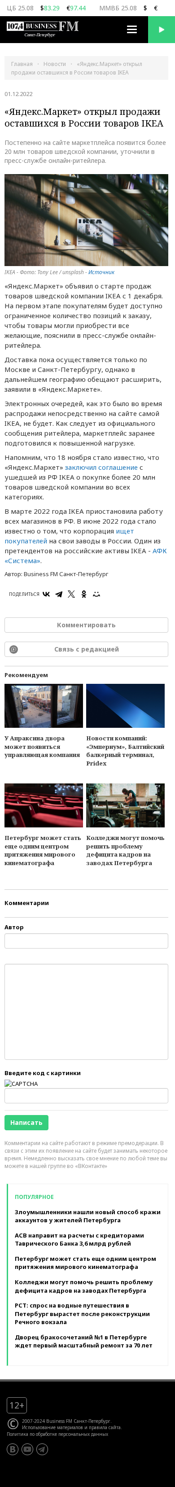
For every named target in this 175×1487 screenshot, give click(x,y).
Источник (101, 272)
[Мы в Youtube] (27, 1449)
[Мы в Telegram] (42, 1449)
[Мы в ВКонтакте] (12, 1449)
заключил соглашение (101, 467)
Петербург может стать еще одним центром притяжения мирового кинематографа (42, 850)
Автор (14, 927)
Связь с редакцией (86, 649)
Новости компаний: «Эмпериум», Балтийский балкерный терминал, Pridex (125, 750)
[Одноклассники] (84, 594)
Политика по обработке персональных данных (57, 1434)
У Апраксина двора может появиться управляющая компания (42, 746)
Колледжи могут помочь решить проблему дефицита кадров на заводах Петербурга (125, 850)
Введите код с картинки (42, 1073)
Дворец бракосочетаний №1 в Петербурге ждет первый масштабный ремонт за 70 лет (84, 1341)
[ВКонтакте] (46, 594)
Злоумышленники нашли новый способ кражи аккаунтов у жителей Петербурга (88, 1216)
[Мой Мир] (96, 594)
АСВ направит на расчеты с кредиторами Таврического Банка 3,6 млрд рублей (79, 1239)
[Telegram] (58, 594)
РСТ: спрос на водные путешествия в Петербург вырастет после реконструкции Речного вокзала (82, 1313)
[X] (71, 594)
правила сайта (105, 1427)
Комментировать (86, 625)
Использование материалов (52, 1427)
